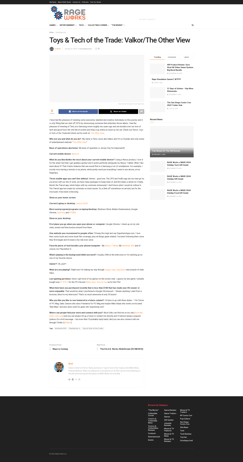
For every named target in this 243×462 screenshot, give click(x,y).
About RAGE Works (64, 2)
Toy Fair (183, 437)
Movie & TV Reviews (169, 440)
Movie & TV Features (169, 430)
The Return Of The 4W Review (166, 151)
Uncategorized (61, 32)
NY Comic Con (186, 415)
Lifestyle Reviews (167, 424)
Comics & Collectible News (152, 421)
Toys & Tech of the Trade (93, 328)
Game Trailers (170, 413)
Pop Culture (185, 419)
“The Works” (117, 25)
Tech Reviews (185, 434)
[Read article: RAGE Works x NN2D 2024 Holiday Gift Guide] (157, 180)
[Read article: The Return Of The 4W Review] (172, 141)
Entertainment (67, 25)
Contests (152, 433)
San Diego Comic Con (184, 423)
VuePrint (61, 212)
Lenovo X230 (82, 203)
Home (51, 32)
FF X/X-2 (64, 282)
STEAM (72, 212)
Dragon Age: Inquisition (115, 269)
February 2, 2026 (159, 154)
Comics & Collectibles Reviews (153, 428)
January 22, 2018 (71, 49)
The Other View (97, 133)
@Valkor (67, 322)
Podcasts (85, 2)
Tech (81, 25)
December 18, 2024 (174, 168)
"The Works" (153, 410)
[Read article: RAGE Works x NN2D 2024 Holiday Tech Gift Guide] (157, 166)
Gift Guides (169, 420)
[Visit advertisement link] (96, 335)
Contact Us (76, 2)
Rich (58, 49)
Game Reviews (170, 410)
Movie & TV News (169, 435)
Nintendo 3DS (128, 245)
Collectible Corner (97, 25)
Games (52, 25)
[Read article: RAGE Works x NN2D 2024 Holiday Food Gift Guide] (157, 194)
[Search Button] (193, 25)
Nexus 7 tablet (111, 245)
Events (151, 440)
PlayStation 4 (74, 328)
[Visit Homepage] (68, 13)
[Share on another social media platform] (141, 111)
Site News (52, 2)
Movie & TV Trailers (185, 411)
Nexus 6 (75, 154)
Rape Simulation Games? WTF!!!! (166, 79)
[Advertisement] (148, 11)
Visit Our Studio (95, 2)
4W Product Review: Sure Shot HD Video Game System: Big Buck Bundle (180, 67)
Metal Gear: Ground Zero (97, 282)
